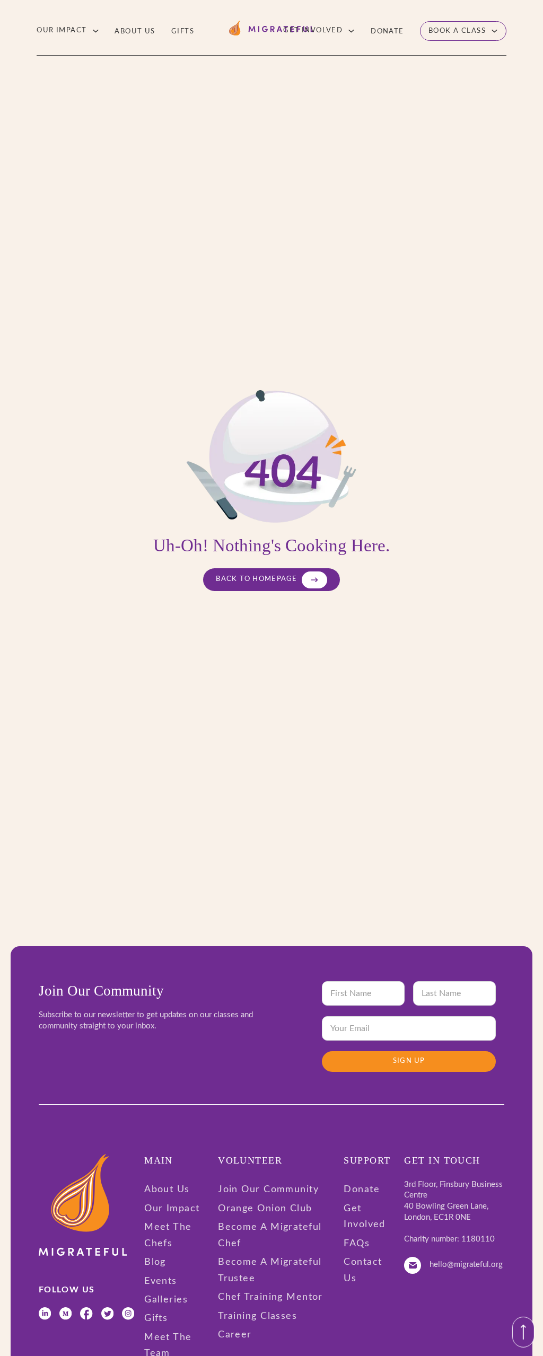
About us (135, 31)
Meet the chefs (168, 1235)
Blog (155, 1262)
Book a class (457, 31)
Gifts (182, 31)
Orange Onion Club (265, 1208)
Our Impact (61, 30)
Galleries (166, 1300)
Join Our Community (268, 1189)
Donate (387, 31)
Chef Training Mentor (270, 1297)
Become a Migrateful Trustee (269, 1270)
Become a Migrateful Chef (269, 1235)
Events (160, 1281)
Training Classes (257, 1316)
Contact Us (363, 1270)
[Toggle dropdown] (95, 31)
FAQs (357, 1243)
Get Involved (313, 30)
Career (235, 1335)
